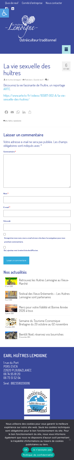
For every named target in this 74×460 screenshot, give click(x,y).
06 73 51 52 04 (11, 378)
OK (26, 449)
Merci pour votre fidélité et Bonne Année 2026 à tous (43, 308)
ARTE (6, 89)
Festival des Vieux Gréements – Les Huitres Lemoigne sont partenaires (44, 295)
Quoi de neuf (38, 79)
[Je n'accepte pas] (69, 439)
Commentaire (9, 151)
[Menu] (66, 49)
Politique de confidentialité (38, 454)
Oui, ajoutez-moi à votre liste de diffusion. (20, 250)
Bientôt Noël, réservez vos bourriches (41, 334)
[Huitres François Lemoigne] (38, 26)
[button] (4, 13)
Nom (5, 193)
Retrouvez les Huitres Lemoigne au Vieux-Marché (44, 281)
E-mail (6, 207)
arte (6, 121)
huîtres (10, 121)
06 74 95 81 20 (11, 374)
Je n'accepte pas (42, 449)
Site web (6, 221)
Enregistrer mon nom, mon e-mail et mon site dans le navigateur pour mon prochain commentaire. (34, 240)
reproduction (17, 121)
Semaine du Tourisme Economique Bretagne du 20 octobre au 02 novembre (43, 322)
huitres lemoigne (14, 79)
